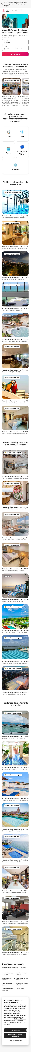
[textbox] (9, 49)
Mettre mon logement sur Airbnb (14, 11)
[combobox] (15, 43)
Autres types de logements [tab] (10, 967)
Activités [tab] (23, 967)
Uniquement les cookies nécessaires (15, 1035)
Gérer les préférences (15, 1040)
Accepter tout (15, 1030)
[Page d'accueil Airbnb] (3, 11)
